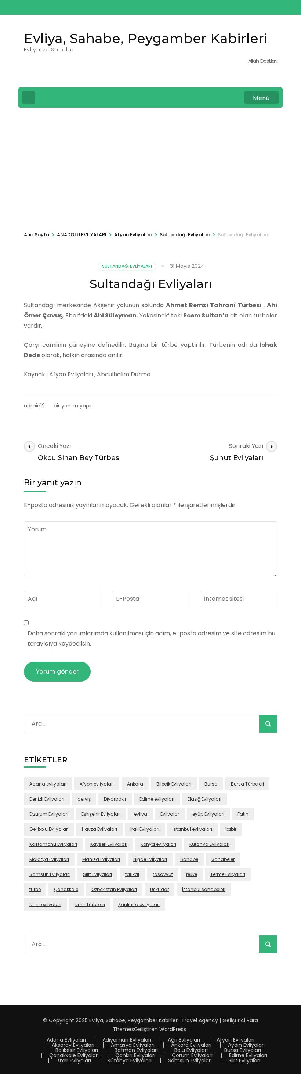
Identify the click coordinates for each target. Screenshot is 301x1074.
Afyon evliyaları (97, 784)
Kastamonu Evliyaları (53, 844)
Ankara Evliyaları (191, 1045)
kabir (230, 829)
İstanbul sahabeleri (203, 889)
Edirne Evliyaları (248, 1055)
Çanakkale (66, 889)
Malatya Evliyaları (49, 859)
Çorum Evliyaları (192, 1055)
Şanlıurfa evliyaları (139, 904)
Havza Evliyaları (99, 829)
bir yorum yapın (73, 405)
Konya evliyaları (158, 844)
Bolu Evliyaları (191, 1050)
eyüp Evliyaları (208, 814)
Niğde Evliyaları (150, 859)
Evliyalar (169, 814)
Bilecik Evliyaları (173, 784)
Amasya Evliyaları (133, 1045)
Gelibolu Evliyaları (49, 829)
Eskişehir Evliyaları (101, 814)
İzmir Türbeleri (90, 904)
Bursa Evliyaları (242, 1050)
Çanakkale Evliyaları (74, 1055)
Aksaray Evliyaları (73, 1045)
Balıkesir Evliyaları (76, 1050)
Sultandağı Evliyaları (127, 266)
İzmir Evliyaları (73, 1060)
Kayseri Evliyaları (108, 844)
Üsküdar (159, 889)
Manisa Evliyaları (101, 859)
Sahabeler (223, 859)
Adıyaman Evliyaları (126, 1040)
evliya (140, 814)
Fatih (243, 814)
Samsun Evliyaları (49, 874)
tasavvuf (163, 874)
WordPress (172, 1029)
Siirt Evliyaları (97, 874)
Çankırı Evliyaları (135, 1055)
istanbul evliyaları (192, 829)
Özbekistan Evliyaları (114, 889)
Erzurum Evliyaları (48, 814)
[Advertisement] (150, 168)
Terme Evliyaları (227, 874)
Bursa (211, 784)
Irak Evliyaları (144, 829)
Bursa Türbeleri (247, 784)
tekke (191, 874)
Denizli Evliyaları (46, 799)
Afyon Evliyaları (235, 1040)
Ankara (135, 784)
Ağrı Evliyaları (184, 1040)
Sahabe (189, 859)
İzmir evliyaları (45, 904)
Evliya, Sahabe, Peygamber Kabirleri (146, 38)
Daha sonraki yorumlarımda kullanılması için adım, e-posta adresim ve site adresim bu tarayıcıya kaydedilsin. (151, 638)
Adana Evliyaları (66, 1040)
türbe (35, 889)
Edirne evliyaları (156, 799)
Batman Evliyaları (136, 1050)
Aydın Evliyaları (246, 1045)
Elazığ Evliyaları (204, 799)
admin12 (34, 405)
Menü (261, 97)
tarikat (132, 874)
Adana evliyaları (47, 784)
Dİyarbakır (115, 799)
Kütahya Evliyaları (209, 844)
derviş (84, 799)
